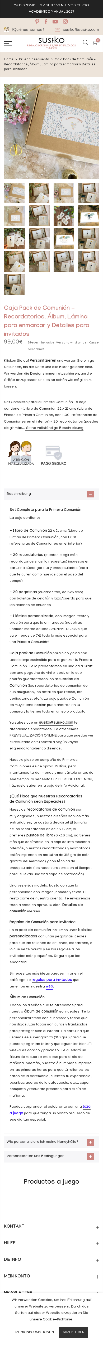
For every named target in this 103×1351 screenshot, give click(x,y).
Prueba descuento (34, 60)
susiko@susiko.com (56, 723)
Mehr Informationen (34, 1332)
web (49, 987)
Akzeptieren (73, 1332)
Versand (62, 343)
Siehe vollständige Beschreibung (54, 428)
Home (8, 60)
